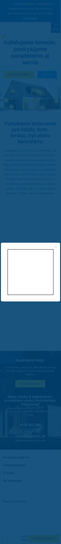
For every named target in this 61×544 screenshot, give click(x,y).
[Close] (55, 247)
